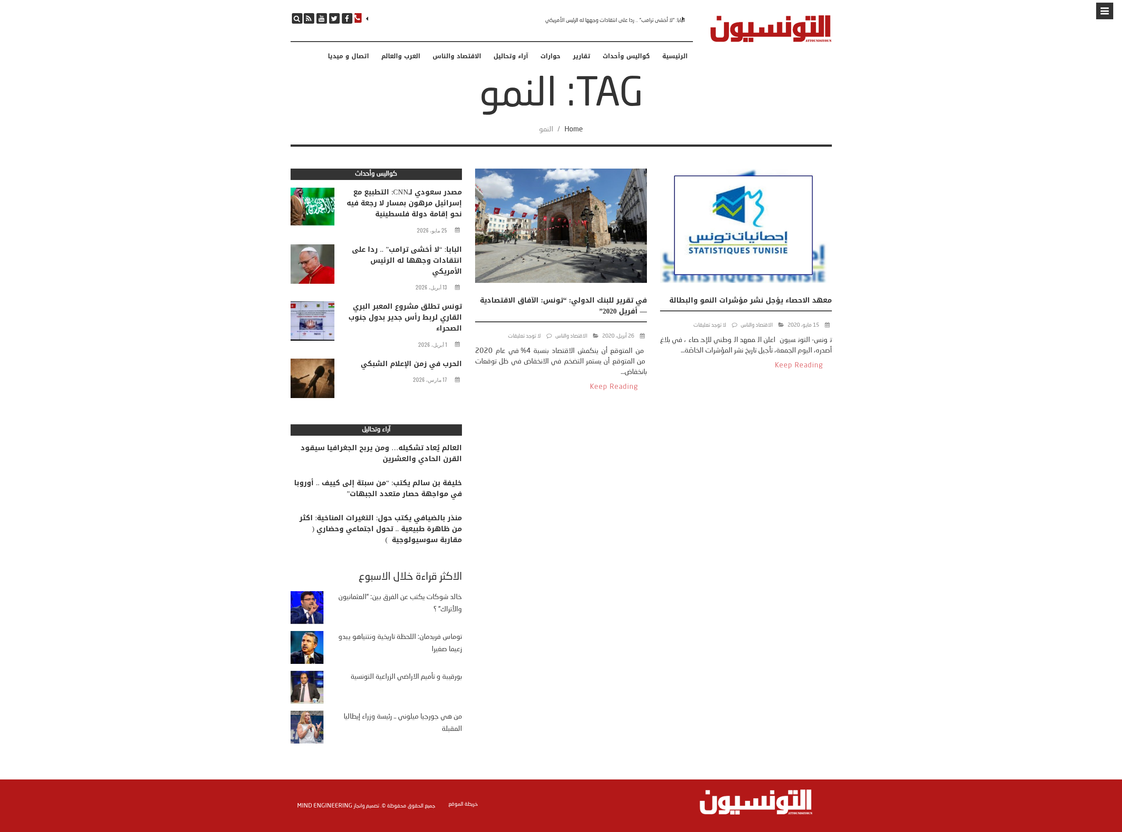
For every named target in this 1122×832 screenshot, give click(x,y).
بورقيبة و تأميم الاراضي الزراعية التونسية (406, 676)
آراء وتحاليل (511, 56)
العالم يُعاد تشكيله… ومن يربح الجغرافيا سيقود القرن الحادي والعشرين (381, 453)
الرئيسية (675, 56)
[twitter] (334, 18)
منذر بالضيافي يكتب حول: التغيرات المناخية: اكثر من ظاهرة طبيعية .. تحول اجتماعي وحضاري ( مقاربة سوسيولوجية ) (380, 528)
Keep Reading (799, 365)
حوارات (550, 56)
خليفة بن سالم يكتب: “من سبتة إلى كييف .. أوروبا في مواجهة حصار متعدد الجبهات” (378, 488)
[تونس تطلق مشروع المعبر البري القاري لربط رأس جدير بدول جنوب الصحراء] (312, 323)
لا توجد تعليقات (709, 325)
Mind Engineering (324, 806)
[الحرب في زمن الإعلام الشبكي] (312, 380)
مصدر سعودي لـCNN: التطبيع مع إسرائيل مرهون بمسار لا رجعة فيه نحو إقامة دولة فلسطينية (404, 203)
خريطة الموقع (463, 804)
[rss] (309, 18)
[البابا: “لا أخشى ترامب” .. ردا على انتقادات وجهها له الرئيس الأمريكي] (312, 266)
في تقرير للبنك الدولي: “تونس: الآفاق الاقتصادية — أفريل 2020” (563, 305)
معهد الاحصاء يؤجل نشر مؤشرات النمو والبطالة (750, 300)
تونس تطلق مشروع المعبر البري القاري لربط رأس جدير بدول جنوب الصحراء (405, 317)
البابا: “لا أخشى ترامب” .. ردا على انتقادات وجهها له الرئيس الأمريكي (615, 20)
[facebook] (347, 18)
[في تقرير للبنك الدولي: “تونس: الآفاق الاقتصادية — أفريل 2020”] (561, 227)
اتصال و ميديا (348, 56)
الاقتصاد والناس (457, 56)
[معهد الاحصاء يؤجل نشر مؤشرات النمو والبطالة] (746, 227)
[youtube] (321, 18)
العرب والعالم (400, 56)
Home (574, 129)
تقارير (581, 56)
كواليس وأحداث (626, 56)
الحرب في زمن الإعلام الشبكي (411, 363)
